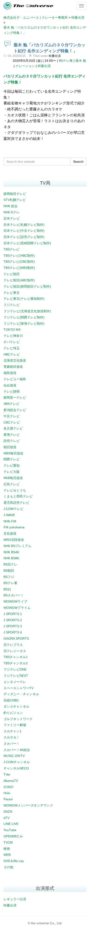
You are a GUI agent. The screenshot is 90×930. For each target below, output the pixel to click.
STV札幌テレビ (14, 200)
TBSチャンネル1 (15, 657)
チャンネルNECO (16, 768)
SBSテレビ (11, 404)
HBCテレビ (11, 354)
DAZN (7, 811)
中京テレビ (11, 416)
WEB (7, 854)
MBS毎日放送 (13, 453)
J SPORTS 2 (12, 620)
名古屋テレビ (13, 428)
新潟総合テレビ (14, 410)
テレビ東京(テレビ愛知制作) (24, 298)
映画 (6, 849)
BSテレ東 (66, 60)
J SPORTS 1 (12, 614)
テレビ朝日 (11, 274)
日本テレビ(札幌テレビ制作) (24, 225)
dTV (6, 818)
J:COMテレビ (13, 509)
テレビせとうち (14, 490)
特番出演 (55, 56)
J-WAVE (9, 515)
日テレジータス (14, 651)
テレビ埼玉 (11, 348)
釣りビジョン (13, 713)
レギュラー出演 (14, 899)
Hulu (6, 793)
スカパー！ (11, 743)
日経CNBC (11, 700)
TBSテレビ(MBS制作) (19, 268)
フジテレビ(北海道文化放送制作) (27, 311)
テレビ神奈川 (13, 336)
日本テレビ (11, 218)
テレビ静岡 (11, 391)
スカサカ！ (11, 737)
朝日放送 (9, 447)
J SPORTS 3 (12, 626)
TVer (6, 774)
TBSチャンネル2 (15, 663)
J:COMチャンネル (16, 762)
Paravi (8, 799)
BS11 (7, 589)
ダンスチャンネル (16, 706)
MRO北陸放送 (13, 540)
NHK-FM (9, 521)
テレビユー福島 (14, 379)
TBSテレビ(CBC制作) (19, 261)
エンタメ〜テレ (14, 682)
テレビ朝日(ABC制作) (19, 280)
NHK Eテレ (11, 212)
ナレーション (25, 66)
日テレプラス (13, 645)
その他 (8, 867)
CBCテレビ (11, 422)
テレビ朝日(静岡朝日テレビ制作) (27, 286)
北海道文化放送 (14, 360)
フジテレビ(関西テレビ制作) (24, 317)
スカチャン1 (12, 731)
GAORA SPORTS (16, 638)
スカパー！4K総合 (16, 750)
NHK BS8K (11, 558)
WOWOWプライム (16, 607)
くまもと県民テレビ (18, 496)
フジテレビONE (15, 669)
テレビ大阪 (11, 472)
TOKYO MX (12, 329)
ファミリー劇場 (14, 725)
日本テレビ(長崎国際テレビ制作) (27, 243)
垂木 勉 (80, 60)
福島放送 (9, 373)
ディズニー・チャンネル (21, 694)
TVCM (8, 842)
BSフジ (8, 577)
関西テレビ (11, 459)
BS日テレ (10, 564)
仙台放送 (9, 385)
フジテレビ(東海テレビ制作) (24, 323)
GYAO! (8, 787)
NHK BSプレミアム (17, 546)
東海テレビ (11, 434)
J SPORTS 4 (12, 632)
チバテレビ (11, 342)
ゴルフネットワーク (18, 719)
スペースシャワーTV (18, 688)
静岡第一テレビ (14, 397)
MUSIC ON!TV (14, 756)
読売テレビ (11, 441)
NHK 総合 (10, 206)
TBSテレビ (11, 249)
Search (78, 161)
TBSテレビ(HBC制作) (19, 255)
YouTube (9, 830)
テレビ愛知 (11, 465)
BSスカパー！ (13, 595)
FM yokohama (13, 527)
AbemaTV (10, 781)
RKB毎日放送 (13, 478)
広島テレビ (11, 484)
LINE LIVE (10, 824)
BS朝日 (8, 570)
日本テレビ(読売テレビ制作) (24, 237)
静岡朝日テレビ (14, 194)
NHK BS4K (11, 552)
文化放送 (9, 533)
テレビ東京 (11, 292)
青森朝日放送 (13, 366)
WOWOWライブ (15, 601)
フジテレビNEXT (15, 675)
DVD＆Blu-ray (13, 861)
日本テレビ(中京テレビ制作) (24, 230)
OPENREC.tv (13, 836)
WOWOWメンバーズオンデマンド (28, 805)
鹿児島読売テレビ (16, 502)
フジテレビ (11, 305)
